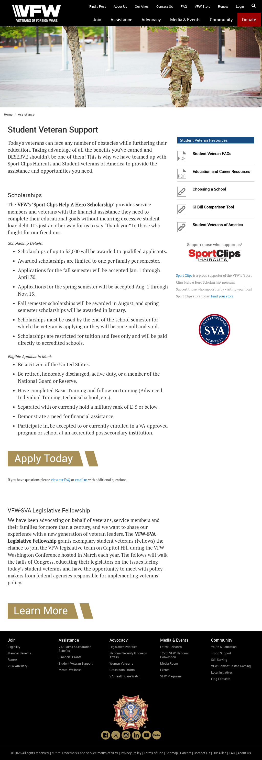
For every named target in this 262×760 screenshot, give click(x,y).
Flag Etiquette (220, 679)
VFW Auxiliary (17, 666)
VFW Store (202, 6)
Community (221, 20)
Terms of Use (153, 753)
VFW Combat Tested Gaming (231, 666)
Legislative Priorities (123, 647)
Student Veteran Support (76, 663)
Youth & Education (224, 647)
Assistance (121, 20)
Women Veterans (121, 663)
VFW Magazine (170, 676)
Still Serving (219, 659)
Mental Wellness (70, 670)
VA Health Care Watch (125, 676)
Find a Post (97, 6)
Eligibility (14, 647)
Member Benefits (19, 653)
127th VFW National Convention (174, 655)
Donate (249, 20)
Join (97, 20)
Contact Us (164, 6)
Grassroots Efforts (122, 670)
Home (8, 114)
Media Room (169, 663)
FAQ (184, 6)
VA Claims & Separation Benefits (75, 649)
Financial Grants (70, 657)
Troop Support (221, 653)
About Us (120, 6)
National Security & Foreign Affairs (128, 655)
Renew (223, 6)
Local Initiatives (222, 672)
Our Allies (142, 6)
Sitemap (172, 753)
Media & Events (185, 20)
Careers (185, 753)
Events (164, 670)
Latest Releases (171, 647)
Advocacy (151, 20)
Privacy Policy (131, 753)
